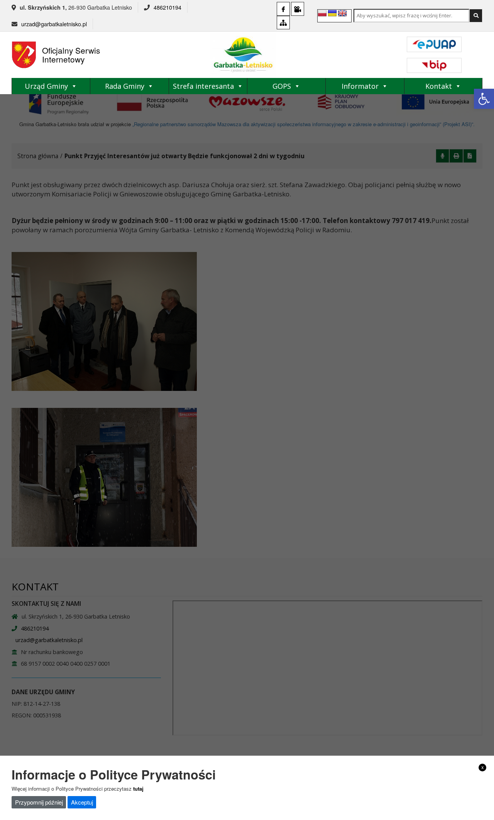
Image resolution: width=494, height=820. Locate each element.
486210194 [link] (167, 7)
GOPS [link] (281, 86)
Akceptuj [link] (82, 802)
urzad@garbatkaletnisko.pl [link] (54, 24)
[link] (484, 99)
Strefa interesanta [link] (203, 86)
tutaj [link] (138, 788)
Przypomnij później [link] (39, 802)
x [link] (482, 767)
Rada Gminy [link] (124, 86)
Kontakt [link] (438, 86)
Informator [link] (360, 86)
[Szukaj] (475, 15)
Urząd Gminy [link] (46, 86)
